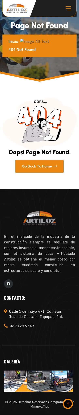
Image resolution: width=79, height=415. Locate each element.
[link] (15, 381)
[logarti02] (16, 8)
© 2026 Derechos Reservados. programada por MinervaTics (39, 404)
